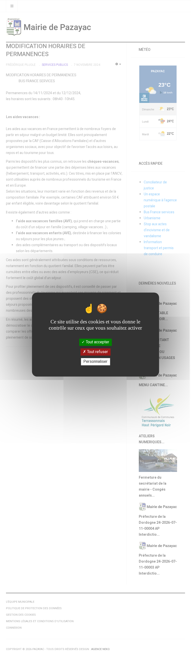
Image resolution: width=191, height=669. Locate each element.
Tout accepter (97, 342)
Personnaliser (95, 362)
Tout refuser (97, 352)
